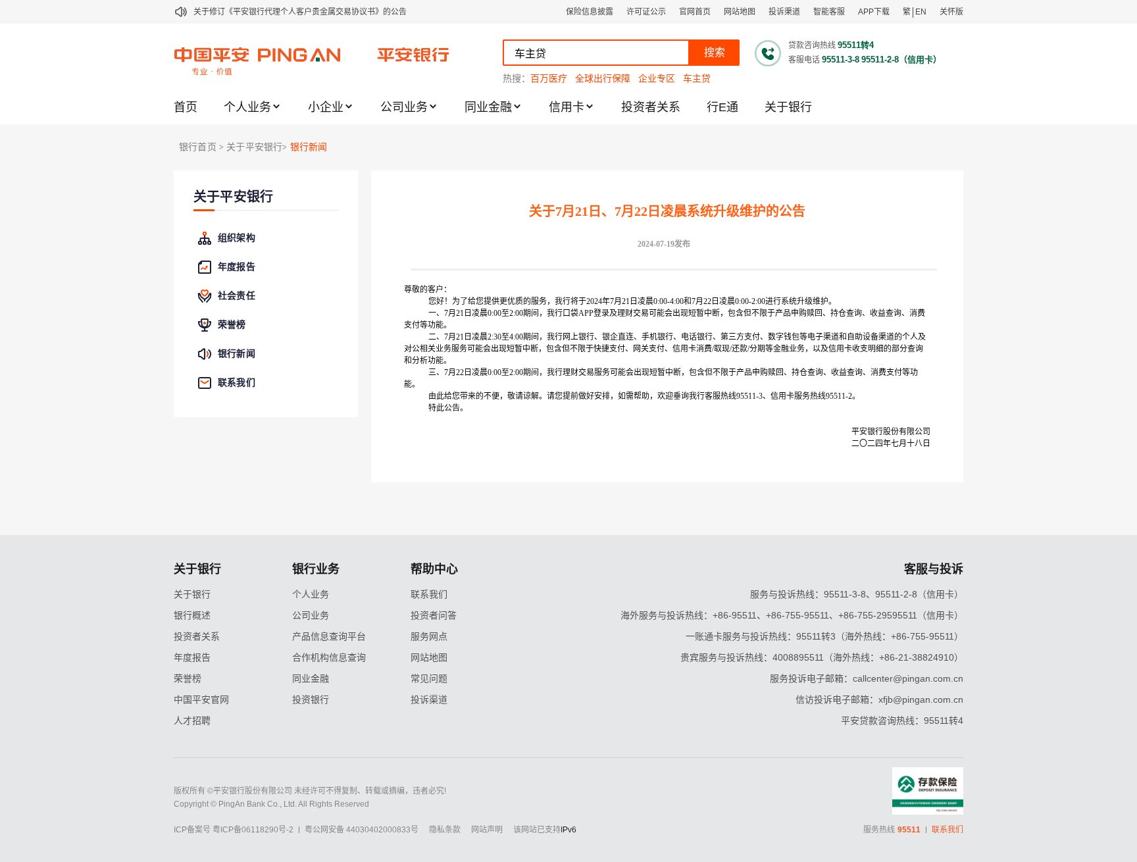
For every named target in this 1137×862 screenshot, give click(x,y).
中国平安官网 (201, 699)
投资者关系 (650, 107)
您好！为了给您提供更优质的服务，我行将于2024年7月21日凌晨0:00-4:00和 (560, 301)
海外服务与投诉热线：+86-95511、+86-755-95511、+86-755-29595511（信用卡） (791, 615)
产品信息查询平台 (329, 636)
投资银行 (310, 699)
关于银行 (788, 107)
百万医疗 (548, 78)
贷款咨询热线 (812, 45)
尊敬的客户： (427, 289)
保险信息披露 (589, 11)
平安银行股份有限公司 (890, 431)
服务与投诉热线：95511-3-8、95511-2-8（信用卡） (856, 594)
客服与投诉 (933, 569)
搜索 (714, 52)
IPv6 (568, 829)
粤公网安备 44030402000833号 (361, 829)
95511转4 (856, 45)
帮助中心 (434, 569)
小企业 (325, 107)
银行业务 (316, 569)
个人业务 (247, 107)
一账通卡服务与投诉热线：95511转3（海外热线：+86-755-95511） (824, 636)
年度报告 (192, 657)
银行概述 (192, 615)
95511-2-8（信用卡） (901, 59)
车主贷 (697, 78)
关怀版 (951, 11)
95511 (909, 829)
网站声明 (487, 829)
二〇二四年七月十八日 (890, 443)
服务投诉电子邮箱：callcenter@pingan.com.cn (866, 678)
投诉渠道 (784, 11)
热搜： (516, 78)
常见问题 (429, 678)
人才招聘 (192, 720)
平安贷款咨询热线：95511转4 (902, 720)
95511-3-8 (840, 59)
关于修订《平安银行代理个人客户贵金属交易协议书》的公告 (300, 11)
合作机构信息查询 (329, 657)
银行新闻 (309, 147)
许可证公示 (646, 11)
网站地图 (739, 11)
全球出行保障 (602, 78)
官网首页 (695, 11)
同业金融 (488, 107)
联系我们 (429, 594)
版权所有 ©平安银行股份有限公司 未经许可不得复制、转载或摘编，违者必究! (310, 791)
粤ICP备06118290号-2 (253, 829)
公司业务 (404, 107)
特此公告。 (448, 408)
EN (920, 11)
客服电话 (804, 59)
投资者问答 (434, 615)
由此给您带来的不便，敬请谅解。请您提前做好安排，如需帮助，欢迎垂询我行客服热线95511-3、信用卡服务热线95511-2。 (644, 396)
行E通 (722, 107)
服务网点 (429, 636)
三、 (436, 372)
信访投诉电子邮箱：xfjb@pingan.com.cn (879, 699)
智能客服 (829, 11)
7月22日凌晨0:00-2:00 (728, 301)
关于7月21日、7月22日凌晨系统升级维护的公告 (667, 211)
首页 (185, 107)
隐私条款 (445, 829)
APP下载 (874, 11)
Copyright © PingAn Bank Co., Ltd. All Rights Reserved (271, 804)
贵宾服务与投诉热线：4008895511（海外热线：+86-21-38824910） (821, 657)
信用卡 (566, 107)
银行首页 (197, 147)
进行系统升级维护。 (800, 301)
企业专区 (656, 78)
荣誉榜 (187, 678)
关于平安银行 (233, 197)
